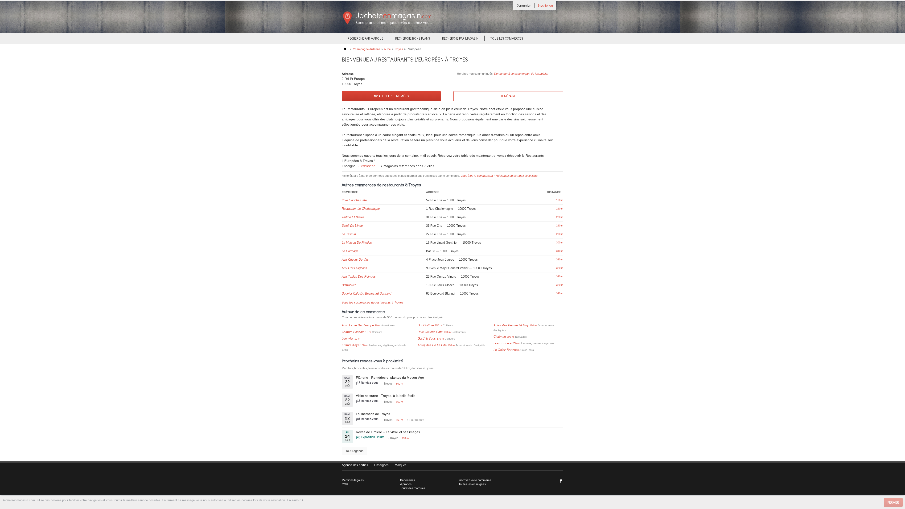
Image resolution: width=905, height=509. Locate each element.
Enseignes (381, 465)
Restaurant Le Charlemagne (361, 208)
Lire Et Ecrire (502, 343)
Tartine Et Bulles (353, 217)
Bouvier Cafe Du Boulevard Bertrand (366, 293)
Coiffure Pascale (353, 332)
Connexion (524, 5)
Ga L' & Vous (427, 338)
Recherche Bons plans (412, 38)
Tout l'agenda (354, 451)
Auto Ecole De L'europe (358, 325)
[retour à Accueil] (345, 49)
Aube (387, 49)
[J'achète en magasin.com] (387, 24)
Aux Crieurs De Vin (355, 259)
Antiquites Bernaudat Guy (511, 325)
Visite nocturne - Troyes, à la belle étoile (385, 396)
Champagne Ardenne (366, 49)
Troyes (398, 49)
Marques (401, 465)
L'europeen (366, 166)
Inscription (545, 5)
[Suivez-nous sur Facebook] (561, 480)
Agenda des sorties (355, 465)
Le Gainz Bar (502, 350)
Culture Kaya (350, 345)
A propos (405, 484)
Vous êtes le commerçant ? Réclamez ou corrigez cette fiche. (499, 175)
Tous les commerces (506, 38)
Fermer (893, 502)
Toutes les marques (412, 488)
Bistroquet (349, 285)
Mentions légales (353, 480)
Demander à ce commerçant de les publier (521, 73)
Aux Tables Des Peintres (359, 276)
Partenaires (407, 480)
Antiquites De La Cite (432, 345)
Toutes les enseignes (472, 484)
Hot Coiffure (426, 325)
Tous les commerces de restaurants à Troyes (372, 302)
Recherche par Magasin (460, 38)
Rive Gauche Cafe (354, 200)
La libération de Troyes (373, 414)
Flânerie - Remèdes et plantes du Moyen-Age (390, 377)
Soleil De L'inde (352, 225)
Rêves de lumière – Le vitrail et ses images (388, 432)
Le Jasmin (349, 234)
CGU (345, 484)
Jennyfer (348, 338)
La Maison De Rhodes (357, 242)
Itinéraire (508, 96)
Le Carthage (350, 251)
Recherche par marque (365, 38)
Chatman (500, 336)
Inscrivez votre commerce (475, 480)
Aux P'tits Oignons (354, 268)
